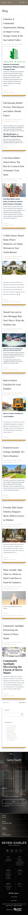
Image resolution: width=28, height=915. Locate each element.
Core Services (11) (11, 728)
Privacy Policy (17, 796)
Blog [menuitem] (19, 886)
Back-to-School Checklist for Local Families (12, 384)
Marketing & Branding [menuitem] (20, 862)
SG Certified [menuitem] (8, 875)
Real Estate (18, 301)
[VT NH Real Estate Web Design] (17, 910)
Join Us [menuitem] (19, 872)
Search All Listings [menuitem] (8, 860)
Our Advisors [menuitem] (8, 887)
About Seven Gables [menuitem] (8, 886)
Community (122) (11, 726)
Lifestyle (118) (10, 732)
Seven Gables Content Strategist (13, 44)
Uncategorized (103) (12, 738)
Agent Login (14, 900)
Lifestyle (11, 92)
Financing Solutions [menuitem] (19, 864)
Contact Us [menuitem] (20, 874)
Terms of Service (4, 806)
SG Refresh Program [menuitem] (19, 863)
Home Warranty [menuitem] (8, 878)
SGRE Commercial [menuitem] (8, 874)
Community (6, 92)
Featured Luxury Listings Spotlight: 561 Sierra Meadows (14, 451)
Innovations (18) (11, 730)
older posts (6, 702)
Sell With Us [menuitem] (19, 859)
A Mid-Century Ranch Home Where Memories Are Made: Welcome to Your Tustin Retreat (13, 244)
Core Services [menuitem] (8, 872)
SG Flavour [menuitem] (8, 889)
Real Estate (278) (11, 736)
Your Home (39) (11, 740)
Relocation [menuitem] (8, 876)
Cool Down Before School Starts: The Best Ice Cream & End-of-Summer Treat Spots (13, 166)
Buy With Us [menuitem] (8, 859)
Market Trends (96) (11, 734)
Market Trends (7, 370)
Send (13, 801)
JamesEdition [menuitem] (19, 860)
